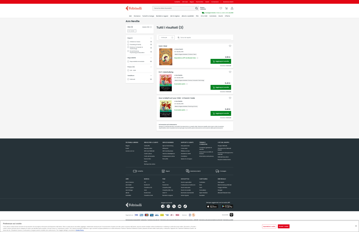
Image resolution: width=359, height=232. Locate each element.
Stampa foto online (149, 164)
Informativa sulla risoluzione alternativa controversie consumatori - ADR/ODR (179, 219)
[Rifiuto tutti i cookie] (356, 226)
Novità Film (165, 185)
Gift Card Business (167, 151)
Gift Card (185, 2)
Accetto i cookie (283, 226)
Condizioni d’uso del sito (153, 219)
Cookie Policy (80, 230)
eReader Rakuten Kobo (224, 193)
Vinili (145, 190)
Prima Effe (165, 159)
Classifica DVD (166, 187)
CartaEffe (177, 2)
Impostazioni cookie (269, 226)
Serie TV (164, 193)
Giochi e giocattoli (186, 182)
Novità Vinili (147, 193)
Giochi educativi (185, 187)
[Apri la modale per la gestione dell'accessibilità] (231, 215)
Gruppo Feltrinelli (222, 146)
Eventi (207, 2)
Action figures (185, 195)
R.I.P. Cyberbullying (166, 72)
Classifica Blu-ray (167, 190)
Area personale (185, 146)
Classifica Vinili (148, 195)
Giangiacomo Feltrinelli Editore (224, 149)
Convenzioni (215, 2)
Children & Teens (135, 42)
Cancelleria (202, 190)
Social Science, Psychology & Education (137, 51)
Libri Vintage (129, 190)
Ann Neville (179, 75)
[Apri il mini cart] (226, 8)
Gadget (220, 190)
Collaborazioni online (168, 156)
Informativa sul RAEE (228, 219)
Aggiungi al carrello (222, 61)
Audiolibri (128, 195)
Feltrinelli (132, 79)
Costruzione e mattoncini (188, 185)
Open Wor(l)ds (203, 193)
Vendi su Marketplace (168, 153)
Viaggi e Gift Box (222, 187)
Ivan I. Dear (163, 46)
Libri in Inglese (130, 187)
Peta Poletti (179, 49)
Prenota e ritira (148, 148)
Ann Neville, (177, 51)
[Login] (232, 8)
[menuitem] (130, 16)
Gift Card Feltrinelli (149, 151)
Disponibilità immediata (137, 61)
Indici (145, 161)
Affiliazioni (165, 148)
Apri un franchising (167, 146)
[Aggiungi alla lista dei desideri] (230, 46)
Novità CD (147, 185)
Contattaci (184, 156)
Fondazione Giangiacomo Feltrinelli (225, 153)
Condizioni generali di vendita (205, 148)
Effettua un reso (185, 151)
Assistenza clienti (228, 2)
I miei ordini (184, 148)
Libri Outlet (128, 185)
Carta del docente (149, 156)
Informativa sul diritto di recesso (206, 152)
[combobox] (176, 8)
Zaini (200, 187)
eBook (127, 193)
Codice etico (144, 219)
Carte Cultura (148, 153)
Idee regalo (221, 182)
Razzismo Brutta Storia (224, 159)
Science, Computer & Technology (136, 47)
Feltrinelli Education (223, 157)
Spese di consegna (186, 159)
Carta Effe (147, 146)
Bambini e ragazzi (167, 195)
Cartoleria (202, 182)
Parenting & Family (135, 44)
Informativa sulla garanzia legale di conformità (210, 219)
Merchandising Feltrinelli (224, 185)
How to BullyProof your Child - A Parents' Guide (177, 98)
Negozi (192, 2)
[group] (206, 12)
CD (145, 182)
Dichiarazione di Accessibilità (133, 219)
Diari (200, 185)
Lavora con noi (130, 151)
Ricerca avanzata (203, 8)
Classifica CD (148, 187)
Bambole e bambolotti (187, 193)
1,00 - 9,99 (133, 70)
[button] (196, 8)
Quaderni (202, 195)
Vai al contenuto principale (133, 2)
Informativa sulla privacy (206, 156)
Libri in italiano (130, 182)
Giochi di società (186, 190)
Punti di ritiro (199, 2)
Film (163, 182)
